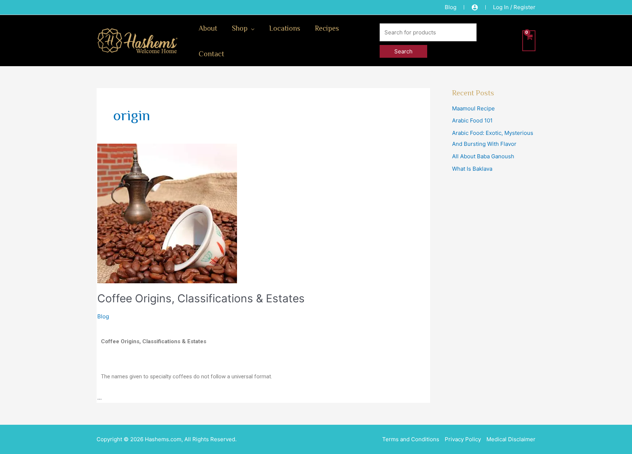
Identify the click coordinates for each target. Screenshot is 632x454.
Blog (450, 7)
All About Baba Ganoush (483, 156)
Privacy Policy (463, 439)
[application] (251, 28)
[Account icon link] (474, 7)
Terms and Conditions (410, 439)
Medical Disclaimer (510, 439)
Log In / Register (514, 7)
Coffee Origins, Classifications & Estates (201, 298)
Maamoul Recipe (473, 108)
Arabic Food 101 (472, 120)
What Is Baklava (472, 168)
